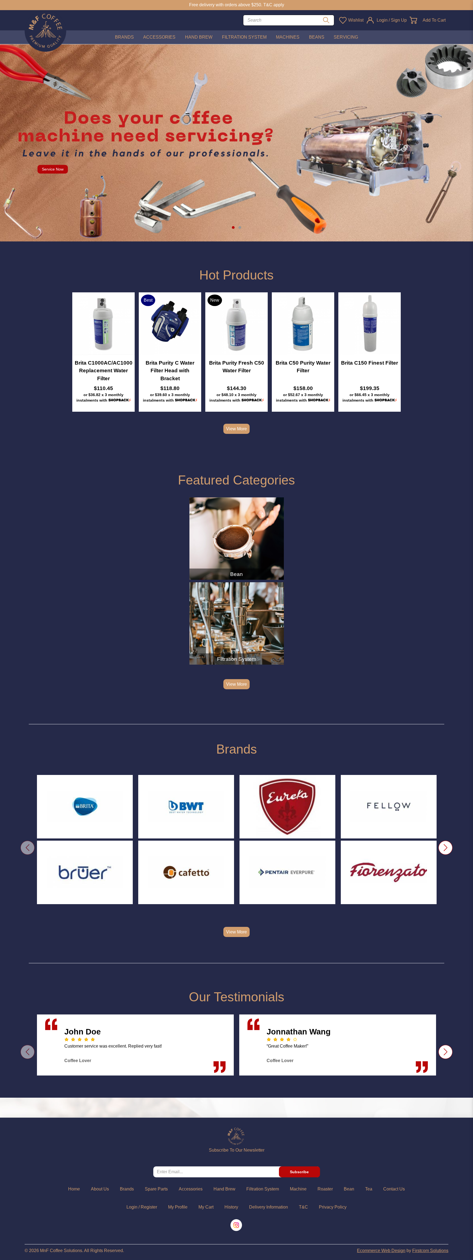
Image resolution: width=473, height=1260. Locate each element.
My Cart (206, 1207)
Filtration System (236, 659)
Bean (236, 574)
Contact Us (394, 1189)
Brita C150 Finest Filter (369, 363)
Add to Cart (104, 323)
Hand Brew (224, 1189)
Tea (368, 1189)
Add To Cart (434, 20)
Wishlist (356, 20)
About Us (100, 1189)
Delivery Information (268, 1207)
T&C (303, 1207)
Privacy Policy (333, 1207)
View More (236, 428)
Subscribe (299, 1172)
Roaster (325, 1189)
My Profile (178, 1207)
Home (74, 1189)
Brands (127, 1189)
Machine (298, 1189)
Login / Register (141, 1207)
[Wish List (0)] (342, 20)
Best (148, 300)
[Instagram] (236, 1225)
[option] (103, 352)
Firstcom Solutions (430, 1250)
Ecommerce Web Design (381, 1250)
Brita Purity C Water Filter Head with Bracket (170, 370)
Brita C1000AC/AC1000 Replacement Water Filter (103, 370)
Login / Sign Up (392, 20)
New (214, 300)
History (231, 1207)
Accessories (191, 1189)
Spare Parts (156, 1189)
